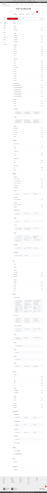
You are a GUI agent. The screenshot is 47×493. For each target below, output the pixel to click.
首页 (3, 5)
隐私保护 (30, 492)
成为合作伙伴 (20, 479)
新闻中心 (4, 480)
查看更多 (4, 483)
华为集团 (37, 479)
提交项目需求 (12, 480)
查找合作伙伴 (20, 480)
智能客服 (12, 479)
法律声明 (33, 492)
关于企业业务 (4, 479)
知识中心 (28, 481)
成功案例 (28, 479)
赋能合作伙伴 (20, 481)
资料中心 (28, 480)
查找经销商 (12, 481)
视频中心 (28, 482)
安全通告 (37, 480)
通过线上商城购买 (13, 482)
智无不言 (28, 483)
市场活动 (4, 481)
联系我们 (4, 482)
